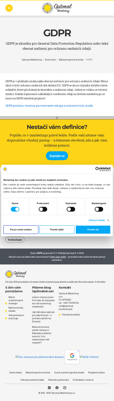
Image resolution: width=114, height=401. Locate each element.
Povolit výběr (57, 229)
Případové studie (96, 372)
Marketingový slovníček (71, 59)
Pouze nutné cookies (21, 229)
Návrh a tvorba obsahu (15, 309)
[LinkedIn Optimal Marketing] (49, 388)
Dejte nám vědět (58, 256)
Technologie (15, 239)
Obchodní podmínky (58, 379)
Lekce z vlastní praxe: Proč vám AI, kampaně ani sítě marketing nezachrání (43, 302)
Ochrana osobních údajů (32, 379)
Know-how (50, 59)
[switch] (43, 209)
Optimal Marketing (32, 59)
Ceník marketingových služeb (69, 372)
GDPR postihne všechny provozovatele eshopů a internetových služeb (49, 105)
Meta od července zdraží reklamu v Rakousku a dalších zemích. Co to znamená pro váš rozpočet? (41, 335)
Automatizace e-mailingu (16, 317)
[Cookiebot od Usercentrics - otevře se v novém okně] (98, 169)
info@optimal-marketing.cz (66, 307)
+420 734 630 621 (71, 302)
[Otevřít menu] (9, 8)
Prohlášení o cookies (83, 379)
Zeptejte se (57, 156)
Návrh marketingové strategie (15, 300)
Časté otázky (15, 372)
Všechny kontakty (71, 314)
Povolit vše (93, 229)
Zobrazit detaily (97, 220)
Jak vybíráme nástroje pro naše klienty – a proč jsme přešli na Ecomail (43, 317)
